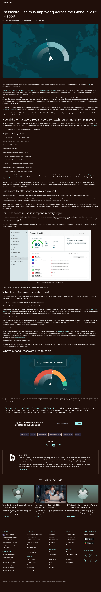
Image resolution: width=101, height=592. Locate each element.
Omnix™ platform (8, 534)
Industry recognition (8, 557)
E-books (51, 567)
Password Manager (68, 434)
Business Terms (12, 581)
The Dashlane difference (9, 554)
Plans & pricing (6, 547)
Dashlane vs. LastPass (8, 567)
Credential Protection (8, 539)
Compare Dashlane (7, 559)
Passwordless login (32, 547)
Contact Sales (69, 562)
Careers (68, 557)
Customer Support (70, 534)
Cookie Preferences (29, 581)
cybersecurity (24, 434)
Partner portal (30, 564)
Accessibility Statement (61, 581)
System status (69, 544)
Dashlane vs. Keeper (8, 565)
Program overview (31, 559)
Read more (23, 469)
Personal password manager (10, 542)
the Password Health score (10, 109)
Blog (50, 564)
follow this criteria (20, 337)
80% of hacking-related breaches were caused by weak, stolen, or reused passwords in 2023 (30, 90)
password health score (55, 434)
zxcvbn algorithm (63, 331)
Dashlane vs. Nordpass (8, 572)
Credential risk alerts (32, 542)
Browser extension (89, 534)
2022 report (94, 125)
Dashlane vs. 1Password (9, 562)
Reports (51, 562)
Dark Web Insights (31, 550)
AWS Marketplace (31, 570)
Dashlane (33, 434)
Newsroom (69, 559)
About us (68, 551)
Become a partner (31, 562)
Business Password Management (11, 537)
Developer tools (70, 542)
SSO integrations (31, 552)
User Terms (5, 581)
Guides (51, 570)
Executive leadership (71, 554)
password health (42, 434)
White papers (52, 559)
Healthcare (52, 542)
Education (51, 537)
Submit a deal (30, 567)
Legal (23, 581)
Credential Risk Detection (33, 539)
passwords (77, 434)
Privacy (18, 581)
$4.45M (89, 84)
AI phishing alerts (31, 537)
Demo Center (52, 551)
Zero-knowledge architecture (34, 534)
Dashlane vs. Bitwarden (9, 570)
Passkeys (29, 544)
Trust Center (52, 554)
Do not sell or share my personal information (45, 581)
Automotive (52, 534)
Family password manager (9, 545)
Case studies (52, 557)
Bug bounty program (71, 539)
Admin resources (70, 537)
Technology (52, 544)
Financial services (54, 539)
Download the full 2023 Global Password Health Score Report (31, 408)
